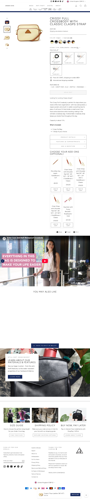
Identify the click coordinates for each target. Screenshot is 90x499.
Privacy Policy (35, 462)
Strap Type (65, 49)
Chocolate (73, 42)
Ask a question (68, 146)
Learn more (15, 376)
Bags (31, 5)
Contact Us (35, 477)
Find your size (17, 435)
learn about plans (73, 435)
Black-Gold (52, 42)
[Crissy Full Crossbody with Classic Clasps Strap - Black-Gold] (7, 328)
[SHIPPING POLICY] (45, 415)
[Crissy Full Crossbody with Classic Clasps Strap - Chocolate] (19, 328)
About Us (34, 453)
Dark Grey (64, 42)
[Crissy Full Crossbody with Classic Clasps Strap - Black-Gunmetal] (9, 328)
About (58, 5)
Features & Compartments (68, 141)
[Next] (87, 261)
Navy (69, 42)
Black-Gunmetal (56, 42)
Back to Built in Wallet (46, 345)
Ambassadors (35, 456)
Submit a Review (36, 447)
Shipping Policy (36, 465)
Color (60, 38)
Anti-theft (40, 5)
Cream (60, 42)
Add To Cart (55, 189)
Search (33, 450)
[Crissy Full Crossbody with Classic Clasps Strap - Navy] (17, 328)
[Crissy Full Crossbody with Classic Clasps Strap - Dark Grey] (14, 328)
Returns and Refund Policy (39, 468)
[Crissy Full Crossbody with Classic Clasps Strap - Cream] (12, 328)
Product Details (68, 137)
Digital (50, 5)
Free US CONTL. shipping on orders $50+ (66, 77)
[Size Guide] (17, 415)
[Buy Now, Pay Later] (73, 415)
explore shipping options (45, 435)
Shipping (52, 31)
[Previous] (2, 261)
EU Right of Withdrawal (38, 471)
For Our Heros (35, 459)
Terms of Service (36, 474)
